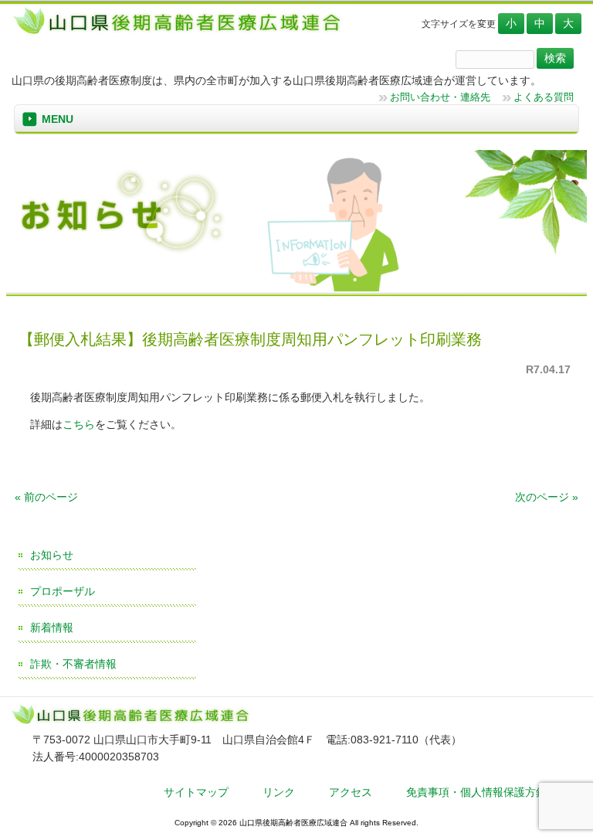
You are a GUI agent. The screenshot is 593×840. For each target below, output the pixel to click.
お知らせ (51, 555)
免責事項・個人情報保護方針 (476, 792)
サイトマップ (196, 792)
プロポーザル (62, 591)
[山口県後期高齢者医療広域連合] (183, 33)
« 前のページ (46, 497)
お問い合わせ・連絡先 (440, 97)
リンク (279, 792)
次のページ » (546, 497)
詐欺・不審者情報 (73, 664)
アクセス (350, 792)
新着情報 (51, 627)
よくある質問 (543, 97)
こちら (79, 424)
